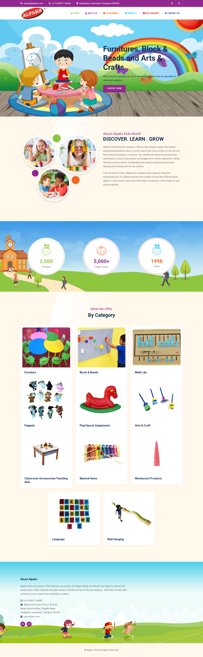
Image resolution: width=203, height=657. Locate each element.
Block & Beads (89, 372)
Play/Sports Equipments (95, 425)
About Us (92, 13)
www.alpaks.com (32, 616)
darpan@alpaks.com (33, 3)
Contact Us (173, 13)
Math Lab (141, 372)
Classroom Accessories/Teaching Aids (46, 480)
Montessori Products (148, 478)
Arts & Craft (142, 425)
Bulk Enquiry (152, 13)
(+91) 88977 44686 (61, 3)
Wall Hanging (115, 539)
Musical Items (88, 478)
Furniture (30, 372)
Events (131, 13)
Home (76, 13)
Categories (112, 13)
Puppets (29, 425)
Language (58, 539)
